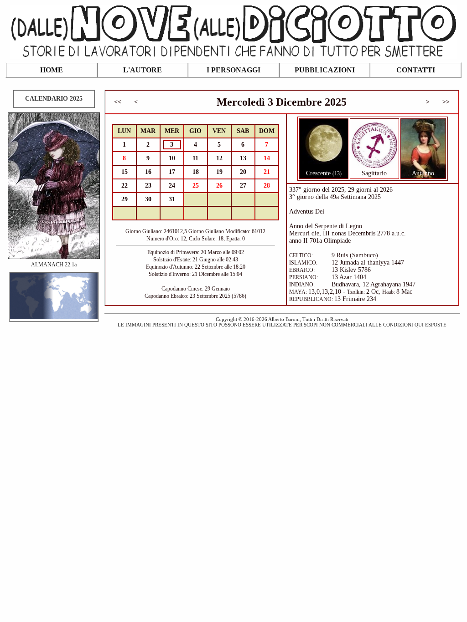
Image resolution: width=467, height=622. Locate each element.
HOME (51, 70)
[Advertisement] (233, 393)
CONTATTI (415, 70)
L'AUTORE (142, 70)
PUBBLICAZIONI (325, 70)
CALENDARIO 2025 (54, 98)
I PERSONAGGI (233, 70)
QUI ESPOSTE (430, 324)
